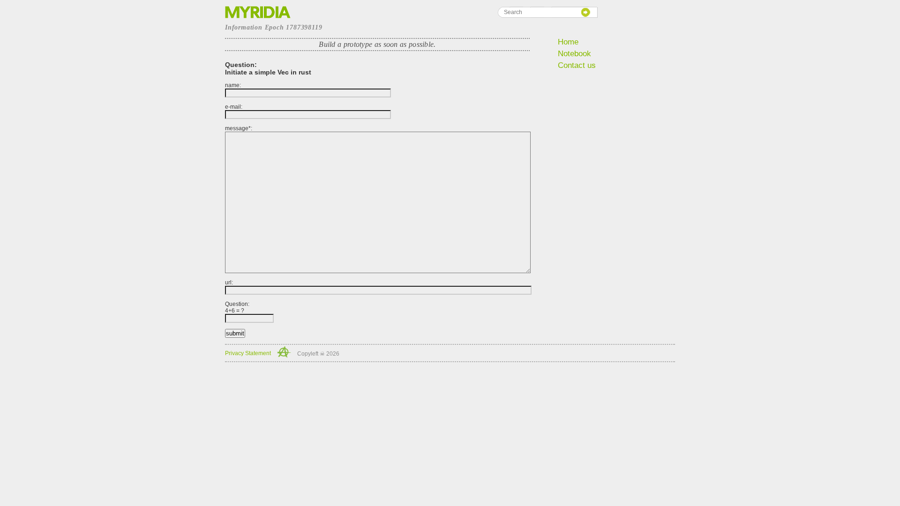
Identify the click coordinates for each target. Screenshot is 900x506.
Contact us (577, 65)
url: (229, 282)
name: (233, 85)
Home (568, 41)
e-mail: (233, 107)
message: (238, 128)
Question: (237, 307)
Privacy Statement (248, 353)
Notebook (574, 53)
